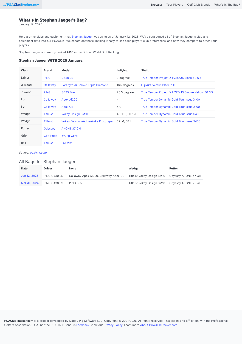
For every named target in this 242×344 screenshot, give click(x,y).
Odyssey (49, 128)
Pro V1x (66, 143)
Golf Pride (50, 135)
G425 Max (68, 92)
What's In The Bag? (227, 4)
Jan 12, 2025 (29, 175)
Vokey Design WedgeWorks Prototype (86, 121)
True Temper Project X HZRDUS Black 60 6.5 (171, 78)
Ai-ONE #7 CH (71, 128)
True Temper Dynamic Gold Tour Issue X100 (170, 99)
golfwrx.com (38, 152)
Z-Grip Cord (69, 135)
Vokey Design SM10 (74, 114)
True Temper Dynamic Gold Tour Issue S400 (170, 114)
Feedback (82, 325)
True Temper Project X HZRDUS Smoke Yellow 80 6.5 (177, 92)
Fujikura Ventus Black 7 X (158, 85)
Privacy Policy (113, 325)
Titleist (48, 114)
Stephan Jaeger (82, 36)
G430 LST (68, 78)
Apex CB (67, 106)
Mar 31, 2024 (30, 183)
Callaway (50, 85)
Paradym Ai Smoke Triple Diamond (84, 85)
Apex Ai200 (69, 99)
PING (47, 78)
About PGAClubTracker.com (158, 325)
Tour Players (174, 4)
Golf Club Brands (198, 4)
